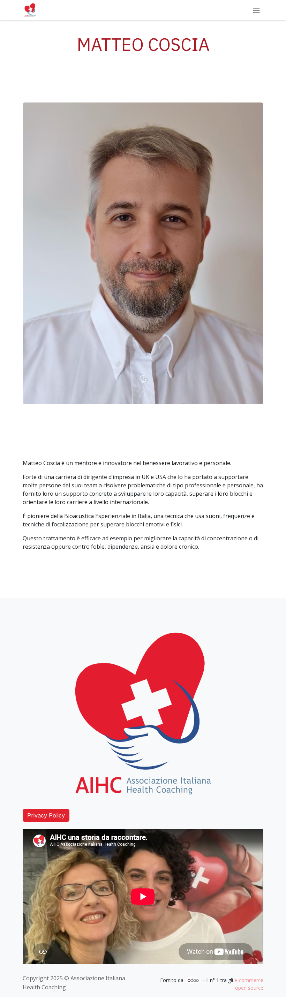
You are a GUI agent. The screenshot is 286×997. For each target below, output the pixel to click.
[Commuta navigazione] (256, 10)
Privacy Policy (46, 815)
